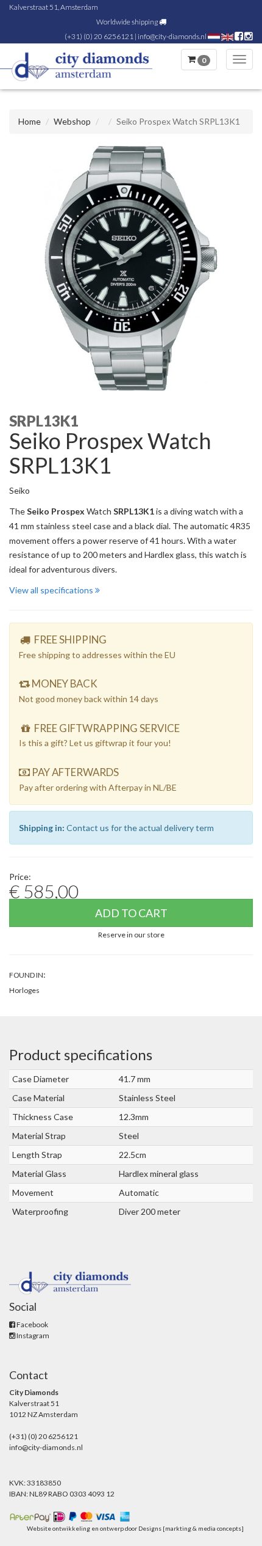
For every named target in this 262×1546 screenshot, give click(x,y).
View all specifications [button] (52, 590)
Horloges (24, 990)
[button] (131, 934)
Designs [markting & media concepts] (191, 1528)
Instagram (32, 1335)
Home (29, 121)
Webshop (72, 121)
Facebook (31, 1324)
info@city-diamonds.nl (172, 36)
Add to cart (131, 913)
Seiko (19, 490)
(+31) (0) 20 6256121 (99, 36)
